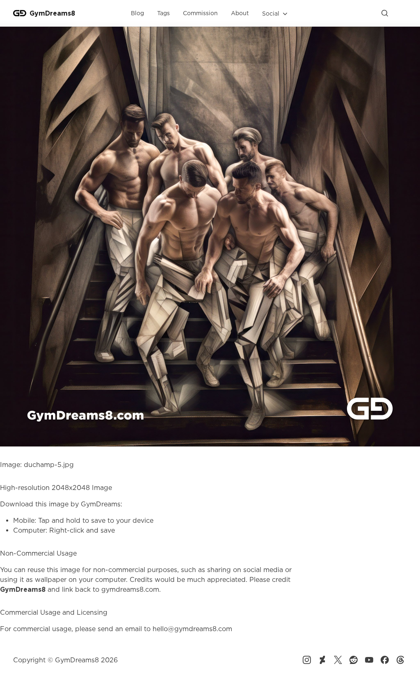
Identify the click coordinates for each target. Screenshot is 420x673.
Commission (200, 13)
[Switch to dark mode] (400, 13)
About (240, 13)
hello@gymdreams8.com (192, 628)
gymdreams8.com (130, 589)
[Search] (384, 13)
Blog (137, 13)
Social (270, 13)
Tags (163, 13)
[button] (275, 13)
